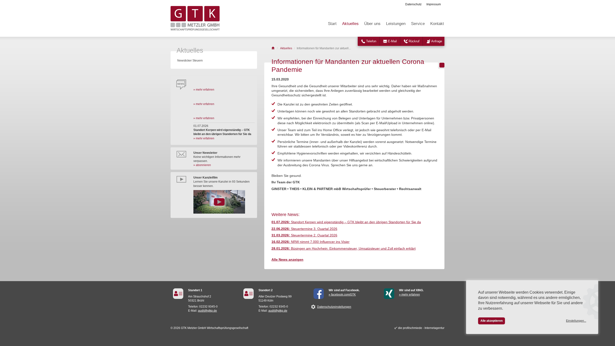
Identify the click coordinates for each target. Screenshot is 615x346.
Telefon (371, 41)
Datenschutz (413, 4)
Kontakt (437, 23)
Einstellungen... (576, 320)
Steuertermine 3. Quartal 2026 (304, 229)
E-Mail (392, 41)
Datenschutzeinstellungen (334, 307)
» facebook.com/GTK (342, 294)
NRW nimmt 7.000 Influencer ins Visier (310, 242)
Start (332, 23)
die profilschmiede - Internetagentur (421, 328)
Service (418, 23)
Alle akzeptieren (491, 320)
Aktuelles (350, 23)
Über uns (372, 23)
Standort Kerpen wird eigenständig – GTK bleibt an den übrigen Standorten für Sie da (346, 222)
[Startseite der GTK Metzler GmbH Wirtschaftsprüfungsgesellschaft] (273, 48)
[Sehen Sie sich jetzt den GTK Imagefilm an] (224, 202)
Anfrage (436, 41)
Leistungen (396, 23)
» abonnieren (202, 165)
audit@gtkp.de (207, 310)
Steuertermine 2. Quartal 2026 (304, 235)
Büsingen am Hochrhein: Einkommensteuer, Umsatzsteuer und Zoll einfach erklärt (343, 248)
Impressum (433, 4)
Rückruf (414, 41)
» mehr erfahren (203, 89)
